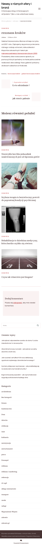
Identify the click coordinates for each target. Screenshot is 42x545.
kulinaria (4, 437)
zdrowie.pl (5, 523)
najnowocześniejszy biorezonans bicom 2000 (19, 53)
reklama (4, 466)
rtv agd (4, 483)
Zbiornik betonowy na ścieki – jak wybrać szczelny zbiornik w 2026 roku (19, 350)
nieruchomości (7, 449)
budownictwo (6, 409)
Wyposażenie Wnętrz (9, 512)
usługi (3, 506)
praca (3, 454)
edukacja (4, 426)
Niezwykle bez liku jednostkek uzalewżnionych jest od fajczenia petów (20, 155)
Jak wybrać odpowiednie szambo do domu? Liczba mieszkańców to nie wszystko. (19, 342)
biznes (4, 403)
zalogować (17, 303)
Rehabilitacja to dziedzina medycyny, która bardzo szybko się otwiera (19, 242)
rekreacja (5, 477)
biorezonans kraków (14, 74)
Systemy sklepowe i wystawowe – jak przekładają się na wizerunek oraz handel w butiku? (20, 367)
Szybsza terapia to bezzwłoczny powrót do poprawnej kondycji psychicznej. (20, 199)
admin (3, 37)
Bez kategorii (6, 397)
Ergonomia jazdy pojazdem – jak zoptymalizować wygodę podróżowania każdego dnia (19, 376)
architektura (6, 392)
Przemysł (4, 460)
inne (3, 432)
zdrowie (5, 28)
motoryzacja (6, 443)
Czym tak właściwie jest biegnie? (17, 277)
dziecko (4, 420)
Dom (3, 414)
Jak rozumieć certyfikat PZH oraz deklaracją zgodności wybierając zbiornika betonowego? (18, 359)
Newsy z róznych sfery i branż (16, 5)
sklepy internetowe (8, 489)
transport (4, 494)
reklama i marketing (9, 472)
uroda (3, 500)
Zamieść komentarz (21, 543)
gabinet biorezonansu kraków (31, 74)
